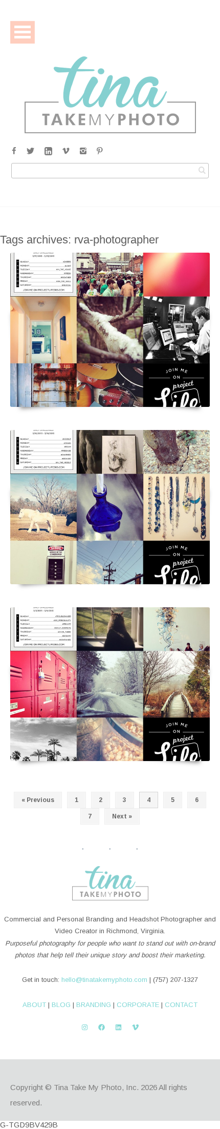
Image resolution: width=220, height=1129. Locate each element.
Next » (122, 816)
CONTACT (181, 1005)
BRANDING (93, 1005)
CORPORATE (138, 1005)
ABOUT (34, 1005)
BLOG (61, 1005)
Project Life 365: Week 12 (110, 395)
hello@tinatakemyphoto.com (104, 979)
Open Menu (22, 32)
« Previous (37, 800)
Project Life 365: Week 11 (110, 572)
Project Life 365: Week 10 (110, 749)
